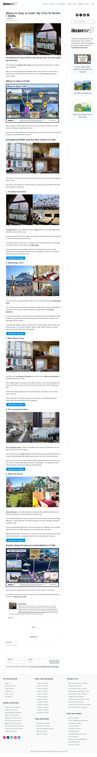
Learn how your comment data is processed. (44, 666)
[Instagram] (9, 618)
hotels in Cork (25, 454)
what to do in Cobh (20, 596)
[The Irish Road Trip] (18, 4)
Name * (10, 659)
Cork (33, 627)
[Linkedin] (11, 618)
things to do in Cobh (24, 65)
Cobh (36, 230)
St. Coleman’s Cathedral (23, 376)
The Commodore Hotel (13, 447)
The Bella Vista (11, 230)
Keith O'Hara (10, 18)
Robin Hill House (11, 512)
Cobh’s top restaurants (51, 376)
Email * (31, 659)
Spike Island (35, 245)
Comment (9, 642)
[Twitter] (13, 618)
